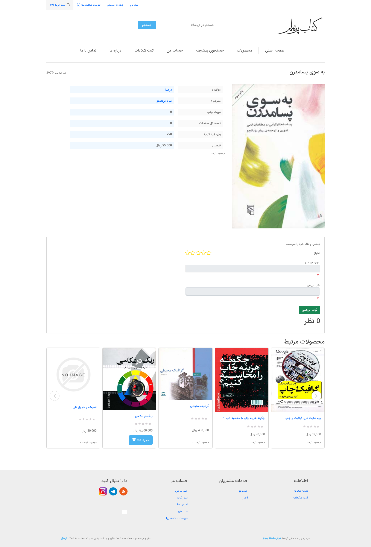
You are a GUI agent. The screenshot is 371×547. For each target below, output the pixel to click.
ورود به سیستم (115, 5)
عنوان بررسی (312, 262)
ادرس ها (182, 504)
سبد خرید (182, 511)
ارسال (64, 538)
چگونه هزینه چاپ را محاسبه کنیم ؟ (244, 418)
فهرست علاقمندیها (177, 518)
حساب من (175, 50)
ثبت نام (134, 5)
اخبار (245, 497)
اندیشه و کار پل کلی (85, 407)
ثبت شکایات (144, 50)
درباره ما (115, 50)
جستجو (243, 490)
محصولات (244, 50)
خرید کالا (142, 440)
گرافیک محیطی (199, 406)
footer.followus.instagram (103, 491)
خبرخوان (123, 491)
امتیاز (317, 253)
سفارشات (182, 497)
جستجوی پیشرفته (210, 50)
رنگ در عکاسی (144, 416)
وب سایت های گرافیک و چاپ (303, 418)
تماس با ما (88, 50)
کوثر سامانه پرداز (272, 538)
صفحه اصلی (274, 50)
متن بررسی (313, 285)
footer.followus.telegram (113, 491)
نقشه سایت (301, 490)
